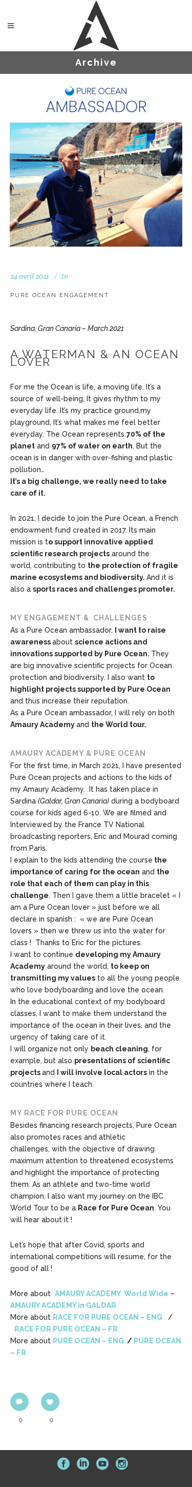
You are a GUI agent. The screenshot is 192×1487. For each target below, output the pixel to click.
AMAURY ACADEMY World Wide (111, 1293)
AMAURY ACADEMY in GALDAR (63, 1305)
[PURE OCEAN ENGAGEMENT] (96, 160)
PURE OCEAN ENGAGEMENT (59, 295)
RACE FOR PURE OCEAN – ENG (108, 1317)
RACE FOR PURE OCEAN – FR (66, 1329)
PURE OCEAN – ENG (88, 1341)
